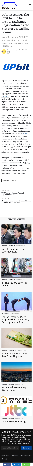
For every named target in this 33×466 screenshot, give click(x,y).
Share (8, 464)
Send (27, 464)
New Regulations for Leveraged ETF (12, 250)
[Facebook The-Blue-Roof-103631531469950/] (2, 459)
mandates (5, 96)
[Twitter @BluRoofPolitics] (6, 459)
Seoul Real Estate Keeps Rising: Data (14, 389)
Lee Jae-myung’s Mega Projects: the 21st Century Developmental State (15, 320)
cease (25, 134)
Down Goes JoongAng (13, 421)
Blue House (5, 313)
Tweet (17, 464)
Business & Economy (10, 180)
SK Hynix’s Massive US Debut (14, 284)
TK (10, 53)
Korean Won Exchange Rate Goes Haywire (14, 355)
